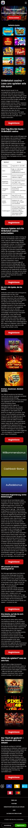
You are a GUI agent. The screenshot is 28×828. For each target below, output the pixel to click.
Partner (14, 803)
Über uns (14, 800)
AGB (14, 810)
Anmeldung (7, 825)
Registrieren (20, 825)
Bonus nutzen (14, 18)
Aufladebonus (14, 485)
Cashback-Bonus (14, 468)
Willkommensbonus (14, 452)
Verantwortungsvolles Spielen (14, 807)
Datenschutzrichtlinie (14, 813)
